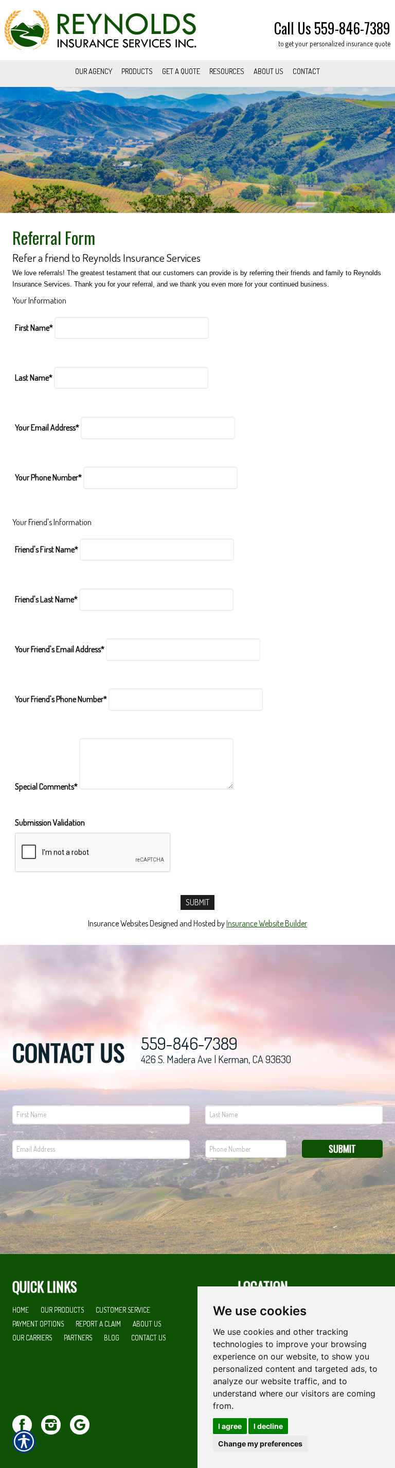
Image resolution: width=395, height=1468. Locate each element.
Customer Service (123, 1309)
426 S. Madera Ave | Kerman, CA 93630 (216, 1059)
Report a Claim (98, 1323)
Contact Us (148, 1337)
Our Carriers (32, 1337)
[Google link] (83, 1423)
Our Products (62, 1309)
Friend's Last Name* (46, 599)
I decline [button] (268, 1426)
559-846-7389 (189, 1043)
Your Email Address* (47, 427)
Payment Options (38, 1323)
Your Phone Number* (48, 477)
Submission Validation (50, 822)
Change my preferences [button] (260, 1443)
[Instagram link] (54, 1423)
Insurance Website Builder (266, 923)
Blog (111, 1337)
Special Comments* (46, 786)
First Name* (34, 328)
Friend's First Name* (46, 549)
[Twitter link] (26, 1423)
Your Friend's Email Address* (59, 649)
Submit (342, 1148)
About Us (147, 1323)
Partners (78, 1337)
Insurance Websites (118, 923)
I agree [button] (230, 1426)
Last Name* (33, 377)
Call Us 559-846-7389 (332, 28)
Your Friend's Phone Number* (61, 699)
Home (20, 1309)
